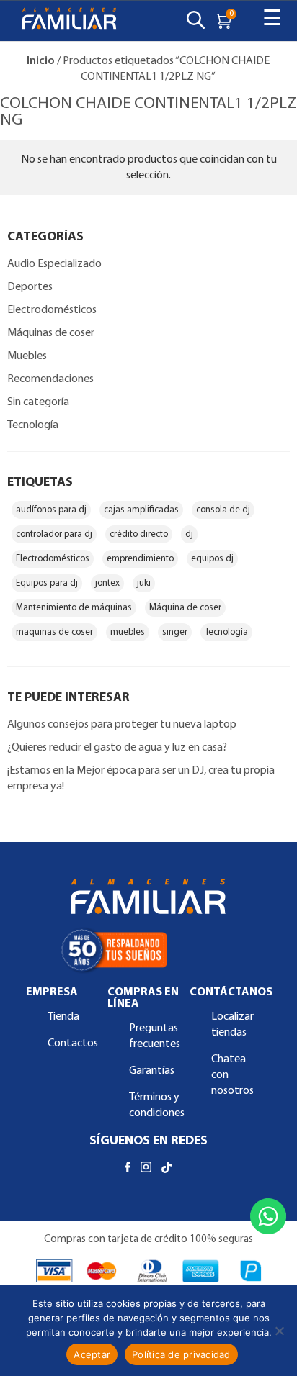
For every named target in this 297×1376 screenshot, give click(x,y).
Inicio (41, 61)
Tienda (63, 1017)
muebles (127, 632)
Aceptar (92, 1354)
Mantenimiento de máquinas (74, 607)
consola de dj (223, 510)
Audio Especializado (54, 264)
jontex (107, 583)
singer (174, 632)
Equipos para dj (47, 583)
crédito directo (139, 534)
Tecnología (32, 425)
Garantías (151, 1071)
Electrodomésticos (52, 310)
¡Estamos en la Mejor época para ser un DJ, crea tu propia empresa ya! (141, 778)
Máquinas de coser (50, 333)
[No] (279, 1330)
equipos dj (212, 558)
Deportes (30, 287)
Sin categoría (38, 402)
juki (144, 583)
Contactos (73, 1043)
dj (189, 534)
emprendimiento (140, 558)
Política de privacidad (181, 1354)
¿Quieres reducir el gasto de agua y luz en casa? (117, 747)
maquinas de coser (54, 632)
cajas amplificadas (141, 510)
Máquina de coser (185, 607)
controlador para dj (54, 534)
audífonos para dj (51, 510)
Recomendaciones (50, 379)
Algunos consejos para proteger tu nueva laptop (123, 724)
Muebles (27, 356)
